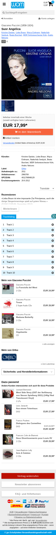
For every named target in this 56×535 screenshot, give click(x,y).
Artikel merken (12, 138)
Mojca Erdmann (33, 32)
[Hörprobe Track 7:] (53, 257)
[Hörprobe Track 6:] (53, 251)
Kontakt (45, 515)
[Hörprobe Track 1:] (53, 225)
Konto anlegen (48, 18)
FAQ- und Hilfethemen (28, 494)
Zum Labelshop (48, 364)
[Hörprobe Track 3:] (53, 235)
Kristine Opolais (8, 32)
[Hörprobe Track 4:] (53, 241)
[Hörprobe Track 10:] (53, 273)
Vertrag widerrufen (28, 476)
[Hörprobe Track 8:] (53, 262)
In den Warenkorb (29, 131)
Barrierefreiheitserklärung (19, 515)
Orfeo (24, 169)
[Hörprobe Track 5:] (53, 246)
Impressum (35, 515)
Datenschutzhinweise (38, 512)
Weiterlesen (10, 209)
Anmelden (8, 18)
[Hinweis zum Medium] (6, 41)
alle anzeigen (49, 344)
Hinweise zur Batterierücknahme (28, 517)
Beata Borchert (15, 35)
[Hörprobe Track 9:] (53, 267)
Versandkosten (9, 143)
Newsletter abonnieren (28, 484)
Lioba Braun (21, 32)
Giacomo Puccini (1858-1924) (17, 25)
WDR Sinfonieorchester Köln (35, 35)
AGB (11, 512)
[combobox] (28, 12)
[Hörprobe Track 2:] (53, 230)
